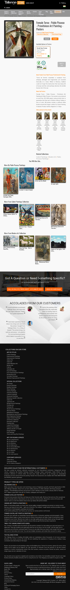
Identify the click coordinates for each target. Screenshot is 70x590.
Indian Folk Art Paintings (13, 418)
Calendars (57, 12)
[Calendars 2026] (16, 484)
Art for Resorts (11, 450)
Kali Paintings (10, 432)
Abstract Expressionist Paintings (16, 378)
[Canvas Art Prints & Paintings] (26, 503)
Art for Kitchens (11, 443)
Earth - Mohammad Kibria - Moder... (42, 262)
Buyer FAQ (7, 569)
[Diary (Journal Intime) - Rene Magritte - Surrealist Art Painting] (10, 241)
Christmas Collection (13, 419)
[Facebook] (59, 577)
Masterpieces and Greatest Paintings (17, 414)
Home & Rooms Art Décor (21, 13)
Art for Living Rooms (13, 439)
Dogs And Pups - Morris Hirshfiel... (25, 248)
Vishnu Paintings (11, 391)
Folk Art (9, 367)
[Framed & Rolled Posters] (23, 495)
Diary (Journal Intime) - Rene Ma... (9, 248)
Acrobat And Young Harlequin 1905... (8, 196)
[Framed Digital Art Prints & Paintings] (32, 513)
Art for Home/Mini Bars (13, 447)
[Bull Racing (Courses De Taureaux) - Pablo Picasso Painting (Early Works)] (42, 210)
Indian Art (9, 362)
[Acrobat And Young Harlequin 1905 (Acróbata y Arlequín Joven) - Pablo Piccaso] (10, 180)
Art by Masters (29, 12)
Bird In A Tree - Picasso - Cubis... (26, 227)
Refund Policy (8, 573)
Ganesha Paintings (12, 392)
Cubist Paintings (41, 157)
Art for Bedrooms (12, 441)
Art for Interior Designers (14, 463)
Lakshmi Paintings (12, 394)
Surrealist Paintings (12, 376)
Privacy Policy (8, 578)
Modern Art (52, 157)
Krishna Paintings (11, 385)
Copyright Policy (8, 576)
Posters (35, 11)
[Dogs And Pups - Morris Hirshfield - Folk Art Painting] (26, 241)
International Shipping (10, 580)
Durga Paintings (11, 430)
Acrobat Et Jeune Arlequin (26, 190)
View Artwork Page (56, 34)
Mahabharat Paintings (13, 412)
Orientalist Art (11, 369)
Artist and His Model (40, 181)
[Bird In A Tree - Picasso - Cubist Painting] (26, 214)
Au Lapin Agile (54, 184)
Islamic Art (10, 360)
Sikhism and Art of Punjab (14, 428)
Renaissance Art (11, 374)
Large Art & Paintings (13, 425)
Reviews (6, 571)
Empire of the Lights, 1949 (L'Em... (58, 250)
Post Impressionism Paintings (15, 372)
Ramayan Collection (12, 421)
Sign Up (32, 3)
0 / (61, 3)
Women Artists (11, 410)
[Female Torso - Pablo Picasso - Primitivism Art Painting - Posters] (19, 39)
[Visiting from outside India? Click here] (46, 468)
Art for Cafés (10, 452)
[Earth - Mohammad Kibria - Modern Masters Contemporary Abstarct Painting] (42, 248)
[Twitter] (57, 577)
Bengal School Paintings (13, 403)
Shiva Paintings (11, 389)
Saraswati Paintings (12, 396)
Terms (6, 574)
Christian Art (10, 405)
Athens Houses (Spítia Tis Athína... (10, 215)
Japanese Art (10, 401)
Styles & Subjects (6, 12)
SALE (63, 11)
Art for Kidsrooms (12, 445)
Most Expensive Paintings (14, 416)
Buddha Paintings (11, 387)
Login (27, 3)
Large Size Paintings (41, 13)
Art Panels (10, 383)
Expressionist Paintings (13, 356)
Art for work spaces (12, 454)
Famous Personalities (13, 427)
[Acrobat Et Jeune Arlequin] (26, 177)
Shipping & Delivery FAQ (10, 567)
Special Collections (14, 12)
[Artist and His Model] (42, 173)
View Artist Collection (42, 34)
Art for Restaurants (12, 448)
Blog (47, 11)
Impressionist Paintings (13, 358)
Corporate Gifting (12, 461)
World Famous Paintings (13, 409)
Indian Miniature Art (12, 363)
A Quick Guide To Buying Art (12, 565)
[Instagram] (62, 577)
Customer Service (9, 582)
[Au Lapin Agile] (58, 174)
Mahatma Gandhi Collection (14, 398)
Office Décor (10, 459)
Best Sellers (51, 12)
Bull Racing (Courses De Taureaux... (41, 218)
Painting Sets (10, 423)
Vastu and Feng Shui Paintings (15, 434)
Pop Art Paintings (12, 371)
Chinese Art (10, 407)
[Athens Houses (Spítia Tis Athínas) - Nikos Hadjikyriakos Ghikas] (10, 208)
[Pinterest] (65, 577)
